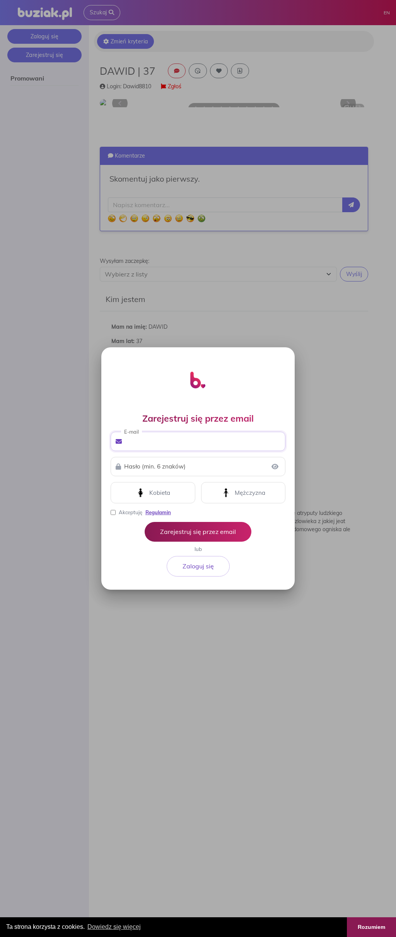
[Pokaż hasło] (275, 467)
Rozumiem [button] (371, 927)
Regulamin (158, 512)
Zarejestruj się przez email (198, 531)
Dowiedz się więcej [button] (114, 926)
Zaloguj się (198, 566)
